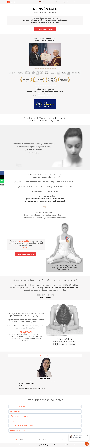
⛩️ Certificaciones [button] (44, 2)
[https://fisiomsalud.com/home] (8, 2)
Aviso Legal (19, 445)
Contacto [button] (69, 2)
